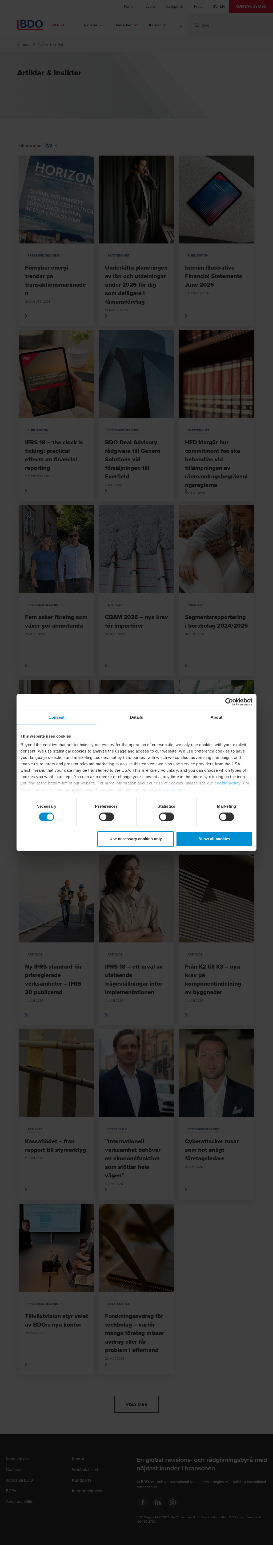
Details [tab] (136, 717)
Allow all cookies (214, 839)
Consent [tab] (57, 717)
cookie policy (227, 783)
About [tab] (216, 717)
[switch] (106, 816)
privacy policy (168, 789)
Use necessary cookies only (136, 839)
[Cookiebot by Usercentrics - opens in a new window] (229, 702)
